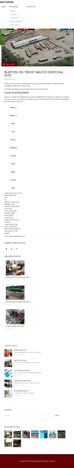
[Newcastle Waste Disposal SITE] (8, 443)
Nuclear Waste (14, 18)
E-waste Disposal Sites (15, 326)
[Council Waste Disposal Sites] (17, 443)
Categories (13, 7)
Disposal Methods (16, 21)
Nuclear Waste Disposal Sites (18, 302)
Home (3, 7)
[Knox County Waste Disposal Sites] (35, 434)
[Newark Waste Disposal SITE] (52, 434)
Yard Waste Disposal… (23, 381)
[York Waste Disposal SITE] (61, 434)
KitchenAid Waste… (22, 391)
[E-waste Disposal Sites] (37, 316)
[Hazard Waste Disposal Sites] (37, 267)
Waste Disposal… (21, 360)
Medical (12, 11)
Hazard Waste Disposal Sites (17, 277)
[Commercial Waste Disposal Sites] (44, 434)
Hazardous (13, 14)
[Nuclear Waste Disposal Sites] (37, 292)
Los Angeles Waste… (22, 370)
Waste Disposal (15, 25)
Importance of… (20, 350)
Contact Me (30, 7)
